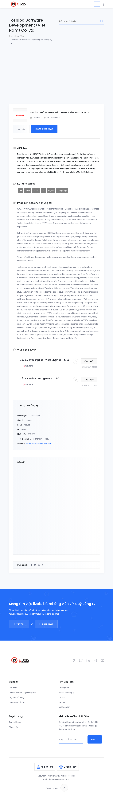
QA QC (36, 190)
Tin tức (62, 697)
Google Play (70, 766)
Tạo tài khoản (15, 722)
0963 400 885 (64, 707)
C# (43, 190)
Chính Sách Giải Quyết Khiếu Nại (22, 693)
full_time (29, 366)
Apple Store (47, 766)
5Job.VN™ (50, 776)
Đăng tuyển (47, 624)
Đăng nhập (13, 727)
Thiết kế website (50, 779)
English (51, 190)
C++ (20, 190)
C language (62, 190)
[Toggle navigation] (97, 4)
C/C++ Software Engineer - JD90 (39, 378)
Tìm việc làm (64, 688)
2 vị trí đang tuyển (44, 128)
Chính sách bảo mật (17, 702)
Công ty (23, 36)
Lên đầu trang (51, 788)
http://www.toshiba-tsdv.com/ (39, 443)
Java (27, 190)
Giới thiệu (13, 688)
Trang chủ (13, 36)
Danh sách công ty (66, 693)
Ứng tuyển (89, 361)
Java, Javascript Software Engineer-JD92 (44, 359)
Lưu (23, 128)
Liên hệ (62, 702)
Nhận (93, 739)
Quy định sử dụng (16, 697)
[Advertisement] (56, 83)
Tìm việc (20, 624)
